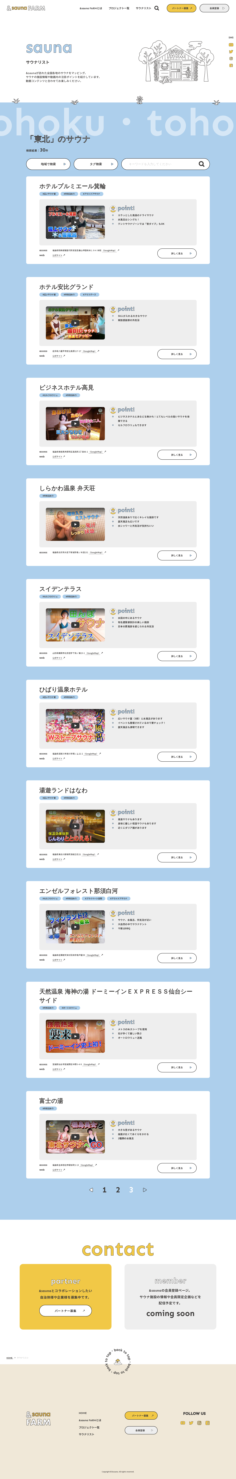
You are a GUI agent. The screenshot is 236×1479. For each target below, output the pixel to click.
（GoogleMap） (109, 250)
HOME (10, 1358)
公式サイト (57, 255)
